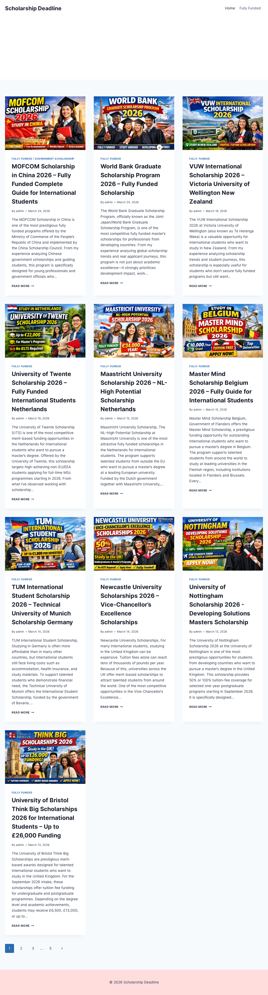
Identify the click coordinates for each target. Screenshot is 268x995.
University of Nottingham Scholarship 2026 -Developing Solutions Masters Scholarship (219, 604)
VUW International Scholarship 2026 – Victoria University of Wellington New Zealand (219, 184)
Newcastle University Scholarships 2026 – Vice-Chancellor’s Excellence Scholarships (131, 604)
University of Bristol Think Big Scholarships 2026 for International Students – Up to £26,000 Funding (44, 818)
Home (230, 8)
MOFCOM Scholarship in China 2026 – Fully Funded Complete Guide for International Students (44, 184)
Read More (23, 286)
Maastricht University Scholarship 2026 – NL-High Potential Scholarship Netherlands (133, 391)
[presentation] (45, 123)
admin (20, 211)
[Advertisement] (134, 48)
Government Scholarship (54, 158)
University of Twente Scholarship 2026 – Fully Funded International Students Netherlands (44, 391)
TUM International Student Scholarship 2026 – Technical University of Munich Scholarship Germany (42, 604)
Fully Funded (250, 8)
